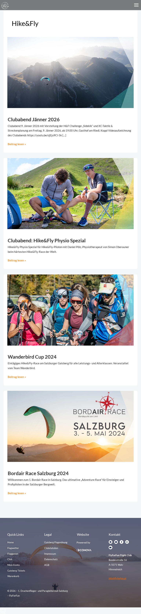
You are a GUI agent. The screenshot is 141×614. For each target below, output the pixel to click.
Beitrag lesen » (17, 144)
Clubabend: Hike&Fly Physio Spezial (47, 240)
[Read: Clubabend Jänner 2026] (70, 72)
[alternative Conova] (91, 550)
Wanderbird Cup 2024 (32, 357)
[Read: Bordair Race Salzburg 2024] (70, 426)
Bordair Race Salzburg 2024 (38, 473)
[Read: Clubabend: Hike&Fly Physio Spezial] (70, 193)
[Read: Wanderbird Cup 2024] (70, 309)
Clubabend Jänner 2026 (34, 119)
